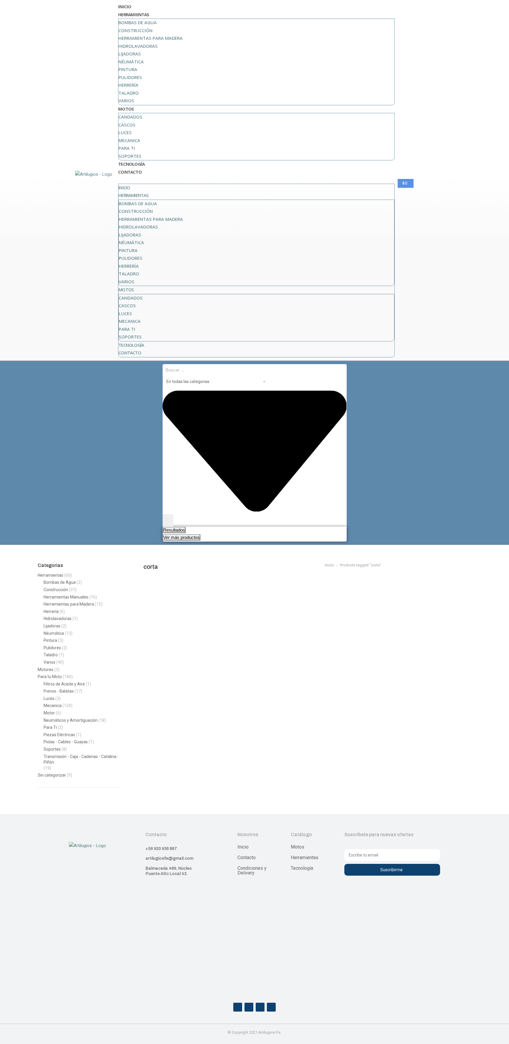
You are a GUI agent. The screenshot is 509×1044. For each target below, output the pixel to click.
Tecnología (131, 164)
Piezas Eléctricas (59, 734)
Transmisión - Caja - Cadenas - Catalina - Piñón (81, 759)
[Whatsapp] (260, 1007)
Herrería (128, 85)
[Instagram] (248, 1007)
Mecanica (129, 140)
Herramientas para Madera (150, 38)
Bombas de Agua (137, 22)
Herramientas (133, 14)
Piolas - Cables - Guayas (66, 741)
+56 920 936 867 (161, 848)
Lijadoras (129, 54)
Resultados (174, 529)
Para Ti (126, 148)
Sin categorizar (52, 775)
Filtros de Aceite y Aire (64, 684)
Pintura (127, 69)
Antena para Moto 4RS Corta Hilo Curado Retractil (183, 670)
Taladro (128, 93)
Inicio (124, 6)
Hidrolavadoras (138, 46)
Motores (45, 669)
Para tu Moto (50, 676)
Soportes (129, 156)
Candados (130, 117)
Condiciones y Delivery (252, 870)
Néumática (131, 62)
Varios (126, 100)
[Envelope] (271, 1007)
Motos (126, 109)
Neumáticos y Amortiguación (70, 720)
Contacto (130, 172)
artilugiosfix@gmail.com (169, 858)
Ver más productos (181, 537)
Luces (125, 132)
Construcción (135, 30)
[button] (256, 180)
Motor (49, 713)
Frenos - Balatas (59, 691)
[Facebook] (237, 1007)
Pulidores (130, 77)
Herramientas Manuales (66, 597)
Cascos (126, 125)
